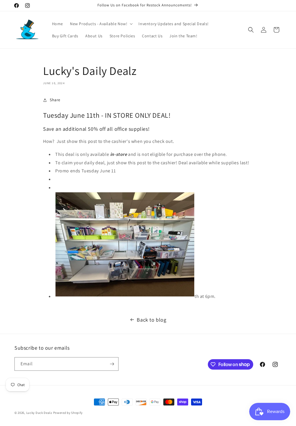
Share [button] (55, 99)
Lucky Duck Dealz (39, 413)
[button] (100, 24)
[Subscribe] (112, 364)
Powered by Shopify (68, 413)
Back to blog (151, 319)
